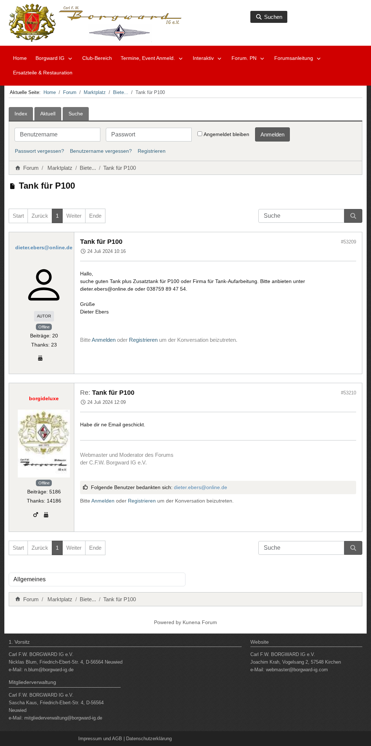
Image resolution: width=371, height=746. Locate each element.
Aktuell (47, 113)
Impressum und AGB (100, 738)
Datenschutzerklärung (149, 738)
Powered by (167, 622)
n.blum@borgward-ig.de (49, 669)
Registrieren (152, 151)
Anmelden (272, 134)
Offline (44, 327)
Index (20, 113)
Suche (75, 113)
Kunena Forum (200, 622)
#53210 (348, 392)
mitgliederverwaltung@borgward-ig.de (63, 718)
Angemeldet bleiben (226, 134)
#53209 (348, 242)
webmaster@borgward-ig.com (297, 669)
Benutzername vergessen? (101, 151)
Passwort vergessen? (39, 151)
